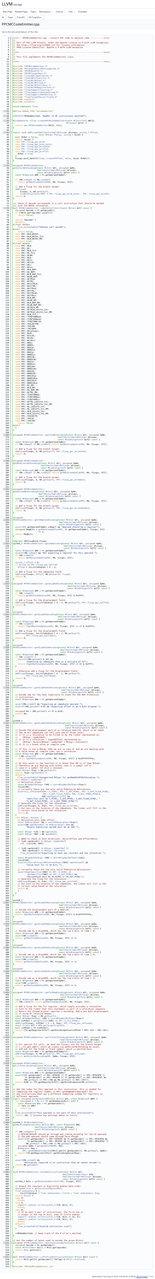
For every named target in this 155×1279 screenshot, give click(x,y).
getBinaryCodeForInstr (47, 1181)
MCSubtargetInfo (53, 173)
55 (6, 165)
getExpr (41, 191)
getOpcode (36, 825)
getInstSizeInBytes (45, 1188)
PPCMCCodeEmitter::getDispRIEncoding (45, 584)
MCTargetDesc (35, 17)
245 (6, 614)
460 (6, 1122)
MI (55, 168)
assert (19, 527)
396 (6, 971)
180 (6, 461)
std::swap (25, 843)
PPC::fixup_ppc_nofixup (77, 1023)
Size (28, 1188)
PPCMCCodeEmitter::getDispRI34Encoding (35, 902)
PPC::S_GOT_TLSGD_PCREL (95, 791)
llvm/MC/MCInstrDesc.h (37, 85)
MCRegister (24, 1148)
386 (6, 947)
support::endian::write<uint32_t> (37, 1205)
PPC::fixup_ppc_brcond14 (35, 146)
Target (10, 17)
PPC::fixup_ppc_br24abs (69, 480)
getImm (36, 659)
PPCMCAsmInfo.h (33, 71)
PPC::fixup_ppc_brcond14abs (72, 508)
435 (6, 1063)
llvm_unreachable (27, 227)
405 (6, 992)
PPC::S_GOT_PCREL (69, 791)
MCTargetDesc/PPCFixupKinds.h (42, 69)
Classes (59, 12)
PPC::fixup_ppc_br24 (32, 142)
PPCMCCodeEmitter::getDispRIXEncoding (34, 614)
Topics (33, 12)
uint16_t (68, 135)
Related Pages (21, 12)
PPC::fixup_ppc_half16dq (40, 676)
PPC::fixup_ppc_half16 (43, 565)
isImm (44, 180)
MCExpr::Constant (54, 850)
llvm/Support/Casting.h (38, 90)
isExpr (28, 756)
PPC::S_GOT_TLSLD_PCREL (56, 794)
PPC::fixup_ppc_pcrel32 (34, 151)
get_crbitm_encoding (24, 1065)
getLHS (50, 832)
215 (6, 543)
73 (6, 208)
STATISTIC (18, 116)
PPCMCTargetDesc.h (35, 73)
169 (6, 435)
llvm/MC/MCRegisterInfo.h (39, 87)
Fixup (23, 565)
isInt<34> (31, 862)
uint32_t (84, 132)
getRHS (50, 834)
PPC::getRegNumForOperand (37, 1151)
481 (6, 1172)
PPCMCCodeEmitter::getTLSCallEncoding (45, 1037)
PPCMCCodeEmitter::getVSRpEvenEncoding (35, 520)
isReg (27, 180)
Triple (26, 1025)
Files (71, 12)
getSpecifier (55, 796)
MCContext (71, 123)
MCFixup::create (45, 158)
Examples (82, 12)
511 (6, 1243)
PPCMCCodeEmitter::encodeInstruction (40, 1172)
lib (3, 17)
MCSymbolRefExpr (34, 784)
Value (58, 135)
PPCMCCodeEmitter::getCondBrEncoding (45, 435)
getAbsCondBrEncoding (25, 491)
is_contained (33, 791)
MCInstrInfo (80, 121)
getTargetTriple (52, 1025)
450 (6, 1099)
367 (6, 902)
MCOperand (28, 175)
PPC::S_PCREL (50, 791)
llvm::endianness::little (55, 1193)
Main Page (7, 12)
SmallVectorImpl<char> (75, 1174)
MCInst (48, 168)
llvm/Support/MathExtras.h (40, 94)
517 (6, 1257)
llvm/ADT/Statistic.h (37, 78)
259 (6, 647)
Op (39, 1103)
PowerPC (21, 17)
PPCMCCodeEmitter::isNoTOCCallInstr (39, 208)
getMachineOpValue (36, 182)
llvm (34, 106)
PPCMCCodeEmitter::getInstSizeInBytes (45, 1243)
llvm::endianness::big (86, 1193)
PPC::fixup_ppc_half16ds (40, 636)
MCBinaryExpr (32, 822)
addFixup (32, 132)
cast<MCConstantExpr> (50, 862)
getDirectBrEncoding (24, 168)
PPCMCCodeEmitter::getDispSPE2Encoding (35, 971)
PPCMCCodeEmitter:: (35, 165)
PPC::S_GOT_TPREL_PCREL (85, 794)
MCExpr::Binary (29, 817)
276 (6, 687)
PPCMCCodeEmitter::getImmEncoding (43, 543)
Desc (40, 1247)
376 (6, 924)
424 (6, 1037)
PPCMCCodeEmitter (38, 125)
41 (6, 132)
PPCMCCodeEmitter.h (36, 66)
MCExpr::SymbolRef (31, 780)
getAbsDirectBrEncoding (26, 463)
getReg (32, 1080)
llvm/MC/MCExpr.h (34, 80)
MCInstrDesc (29, 1247)
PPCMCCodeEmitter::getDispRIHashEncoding (36, 687)
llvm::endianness (25, 1191)
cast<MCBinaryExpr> (59, 822)
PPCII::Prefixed (75, 1259)
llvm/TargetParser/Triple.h (40, 97)
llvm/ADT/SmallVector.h (38, 76)
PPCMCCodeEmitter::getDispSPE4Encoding (35, 947)
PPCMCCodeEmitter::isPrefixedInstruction (42, 1257)
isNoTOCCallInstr (31, 194)
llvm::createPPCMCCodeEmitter (48, 121)
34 (6, 116)
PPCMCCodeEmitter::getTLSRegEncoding (45, 992)
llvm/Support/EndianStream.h (41, 92)
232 (6, 584)
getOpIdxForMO (40, 1099)
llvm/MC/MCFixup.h (35, 83)
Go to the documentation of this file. (20, 31)
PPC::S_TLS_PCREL (68, 1021)
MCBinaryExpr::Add (59, 825)
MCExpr (49, 135)
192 (6, 489)
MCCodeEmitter (21, 121)
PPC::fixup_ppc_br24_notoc (36, 144)
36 (6, 121)
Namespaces (45, 12)
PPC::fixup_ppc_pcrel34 (34, 149)
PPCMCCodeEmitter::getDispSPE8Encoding (35, 924)
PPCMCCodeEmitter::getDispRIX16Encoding (36, 647)
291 (6, 723)
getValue (76, 862)
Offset (94, 132)
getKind (36, 773)
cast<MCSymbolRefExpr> (65, 784)
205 (6, 520)
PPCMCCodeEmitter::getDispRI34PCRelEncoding (38, 723)
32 (6, 111)
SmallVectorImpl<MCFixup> (52, 132)
